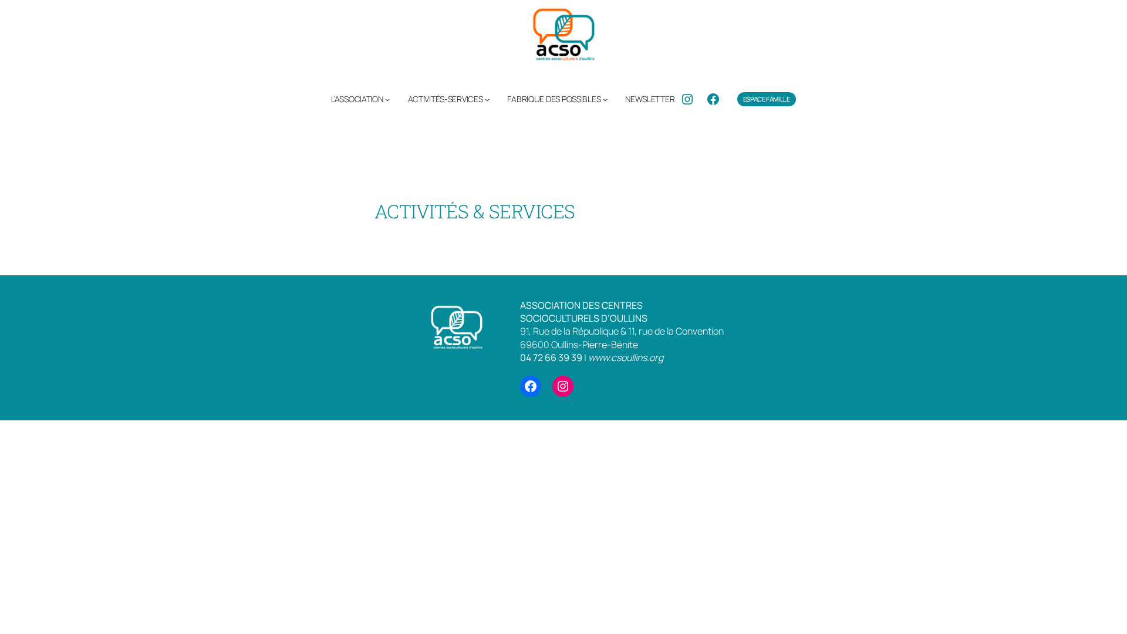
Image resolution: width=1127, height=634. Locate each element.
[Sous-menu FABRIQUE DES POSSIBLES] (605, 99)
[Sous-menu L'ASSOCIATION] (387, 99)
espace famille (766, 99)
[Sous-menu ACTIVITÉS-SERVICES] (487, 99)
